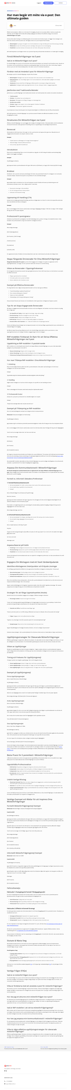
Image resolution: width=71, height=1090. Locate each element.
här (31, 964)
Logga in (39, 3)
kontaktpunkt (10, 750)
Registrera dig (48, 3)
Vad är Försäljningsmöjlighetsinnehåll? (23, 457)
